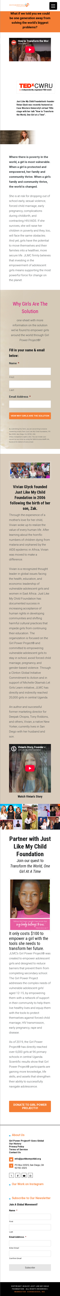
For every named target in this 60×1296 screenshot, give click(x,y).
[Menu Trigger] (53, 6)
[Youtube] (24, 1175)
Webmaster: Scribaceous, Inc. (30, 1292)
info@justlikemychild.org (28, 1158)
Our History (15, 1143)
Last (11, 390)
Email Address (20, 396)
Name (14, 363)
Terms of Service (18, 1149)
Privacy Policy (16, 1146)
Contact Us (15, 1152)
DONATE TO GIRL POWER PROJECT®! (30, 1106)
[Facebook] (17, 1175)
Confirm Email (15, 1258)
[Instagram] (30, 1175)
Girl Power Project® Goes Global (26, 1140)
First (11, 377)
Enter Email (14, 1248)
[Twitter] (11, 1175)
